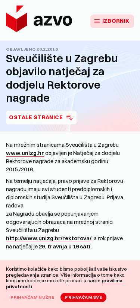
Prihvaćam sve (83, 297)
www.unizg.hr (25, 153)
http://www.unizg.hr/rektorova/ (48, 238)
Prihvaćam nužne (32, 297)
